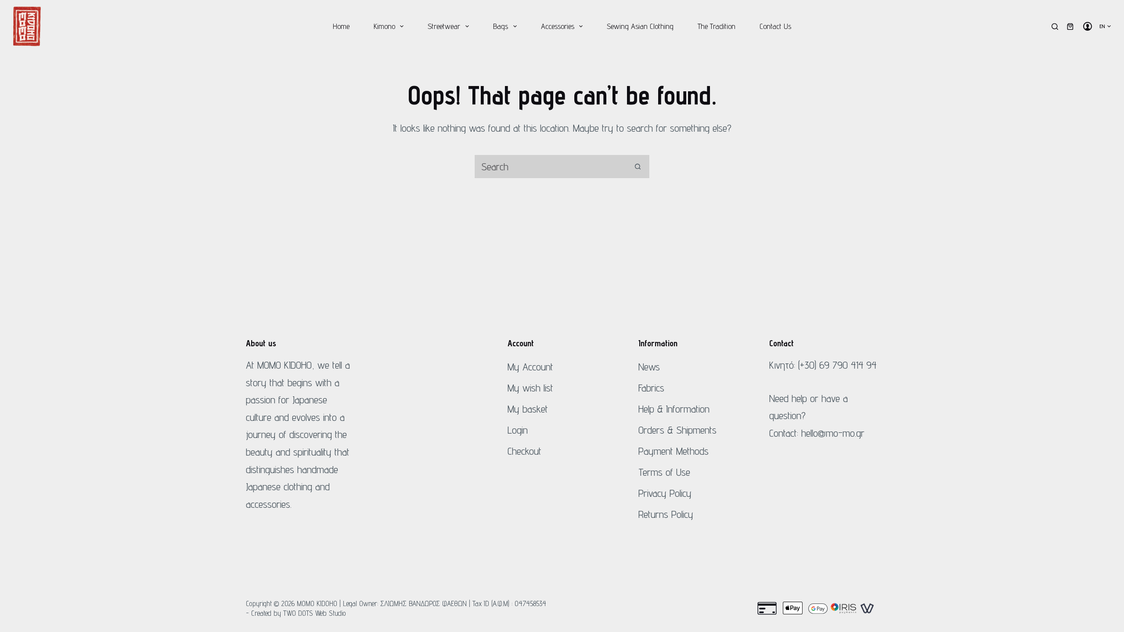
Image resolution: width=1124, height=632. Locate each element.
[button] (1105, 26)
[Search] (1055, 26)
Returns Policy (665, 514)
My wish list (530, 387)
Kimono (384, 26)
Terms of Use (664, 472)
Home (341, 26)
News (649, 366)
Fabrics (651, 387)
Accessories (557, 26)
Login (518, 430)
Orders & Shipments (677, 430)
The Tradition (716, 26)
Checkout (524, 451)
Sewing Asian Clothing (640, 26)
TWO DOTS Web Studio (314, 613)
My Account (530, 366)
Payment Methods (673, 451)
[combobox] (550, 166)
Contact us (775, 26)
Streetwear (444, 26)
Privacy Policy (665, 493)
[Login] (1087, 26)
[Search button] (637, 166)
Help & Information (674, 408)
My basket (528, 408)
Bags (500, 26)
